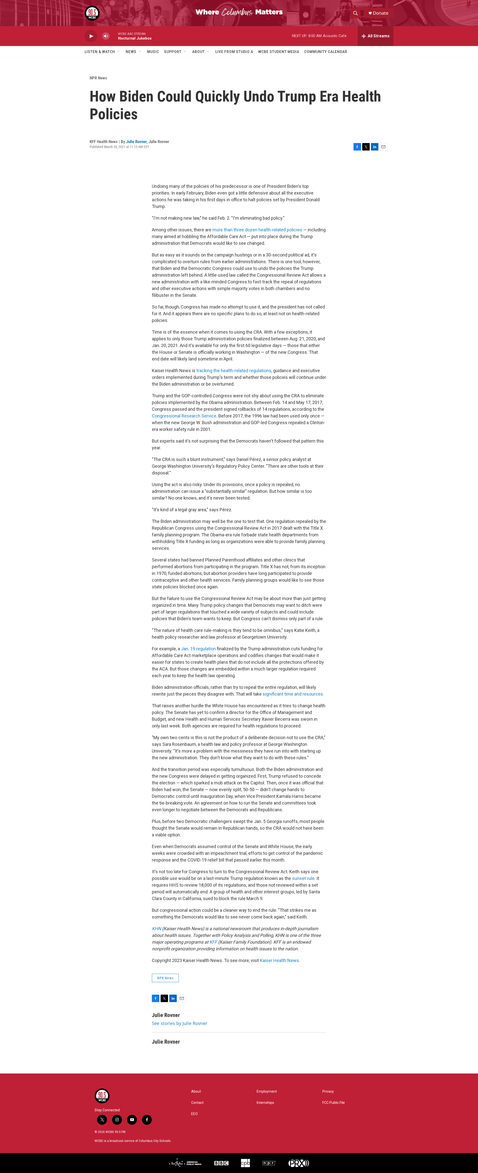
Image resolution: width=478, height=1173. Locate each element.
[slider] (114, 36)
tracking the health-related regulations (233, 370)
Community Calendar (325, 52)
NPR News (98, 77)
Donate (380, 13)
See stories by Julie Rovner (179, 1023)
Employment (267, 1091)
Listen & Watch (100, 52)
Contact (197, 1103)
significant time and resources (293, 694)
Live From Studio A (234, 52)
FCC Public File (333, 1103)
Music (153, 52)
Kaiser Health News (279, 960)
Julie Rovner (136, 141)
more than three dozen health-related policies (257, 229)
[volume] (106, 36)
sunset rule (303, 878)
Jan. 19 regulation (198, 648)
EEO (194, 1114)
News (131, 52)
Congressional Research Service (184, 415)
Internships (265, 1103)
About (198, 52)
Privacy (328, 1091)
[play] (91, 36)
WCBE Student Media (278, 52)
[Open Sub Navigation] (119, 52)
